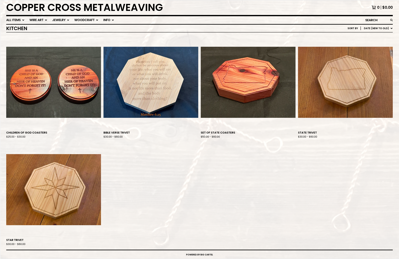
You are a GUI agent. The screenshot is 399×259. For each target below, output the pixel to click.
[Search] (391, 20)
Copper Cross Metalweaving (84, 7)
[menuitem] (15, 20)
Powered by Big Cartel (199, 254)
